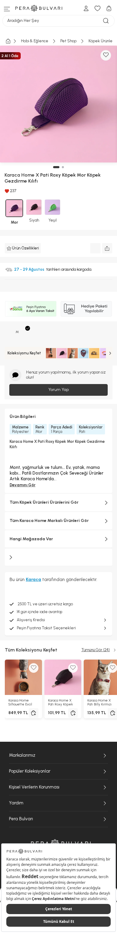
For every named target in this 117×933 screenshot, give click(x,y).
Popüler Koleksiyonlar (29, 771)
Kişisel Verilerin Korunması (34, 787)
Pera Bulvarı (21, 818)
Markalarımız (22, 755)
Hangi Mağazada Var (31, 538)
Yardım (16, 803)
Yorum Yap (58, 389)
